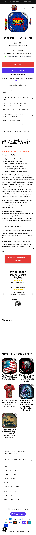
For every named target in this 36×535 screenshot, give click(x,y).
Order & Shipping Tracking (16, 109)
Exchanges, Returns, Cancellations (13, 115)
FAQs (6, 466)
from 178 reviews (17, 282)
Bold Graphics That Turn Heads (15, 98)
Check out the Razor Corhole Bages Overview (17, 230)
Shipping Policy (13, 474)
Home (7, 483)
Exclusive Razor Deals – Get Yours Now (16, 452)
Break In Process (11, 120)
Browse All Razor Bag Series (18, 259)
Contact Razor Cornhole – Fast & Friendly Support (17, 460)
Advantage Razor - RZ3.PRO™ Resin (17, 92)
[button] (4, 294)
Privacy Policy (12, 478)
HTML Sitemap (11, 499)
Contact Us (10, 491)
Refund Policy (12, 470)
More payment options (17, 74)
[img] (18, 280)
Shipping (11, 45)
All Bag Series (12, 487)
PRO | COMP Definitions (14, 125)
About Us (9, 495)
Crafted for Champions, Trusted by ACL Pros (15, 104)
